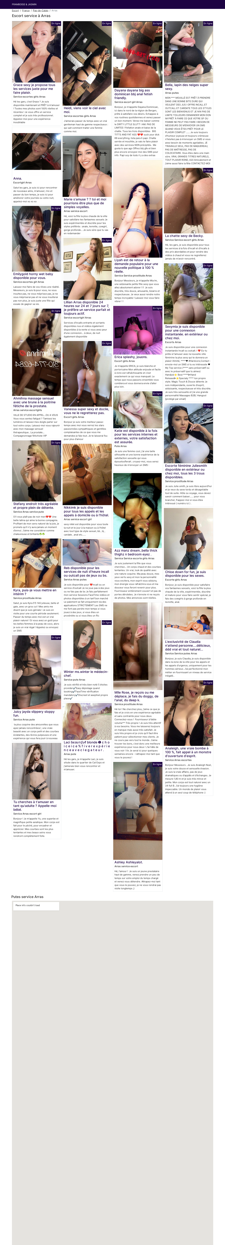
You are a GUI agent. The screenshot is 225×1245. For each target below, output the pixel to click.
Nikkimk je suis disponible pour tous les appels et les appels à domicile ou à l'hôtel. (86, 511)
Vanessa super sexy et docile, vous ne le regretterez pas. (86, 411)
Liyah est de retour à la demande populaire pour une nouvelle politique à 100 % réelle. (136, 265)
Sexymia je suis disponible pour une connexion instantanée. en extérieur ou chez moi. (186, 332)
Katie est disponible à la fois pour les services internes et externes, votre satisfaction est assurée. (136, 436)
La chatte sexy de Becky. (184, 236)
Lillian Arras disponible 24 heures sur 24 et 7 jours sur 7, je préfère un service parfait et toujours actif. (87, 308)
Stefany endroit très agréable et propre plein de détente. (35, 506)
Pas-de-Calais (40, 10)
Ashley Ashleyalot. (128, 862)
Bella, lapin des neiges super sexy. (186, 87)
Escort (15, 10)
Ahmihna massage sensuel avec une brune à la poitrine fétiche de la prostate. (34, 402)
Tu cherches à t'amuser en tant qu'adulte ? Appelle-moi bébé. (34, 805)
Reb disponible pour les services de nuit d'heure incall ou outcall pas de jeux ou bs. (86, 571)
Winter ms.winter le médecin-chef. (86, 673)
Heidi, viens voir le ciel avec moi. (85, 110)
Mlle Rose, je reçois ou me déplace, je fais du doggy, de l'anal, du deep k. (136, 696)
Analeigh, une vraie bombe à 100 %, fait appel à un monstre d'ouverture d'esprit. (188, 752)
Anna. (17, 178)
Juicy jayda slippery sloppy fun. (34, 713)
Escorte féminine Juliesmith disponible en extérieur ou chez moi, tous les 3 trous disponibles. (186, 471)
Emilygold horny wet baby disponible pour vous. (33, 276)
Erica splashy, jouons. (131, 357)
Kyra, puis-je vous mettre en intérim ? (34, 592)
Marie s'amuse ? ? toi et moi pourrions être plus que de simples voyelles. (85, 203)
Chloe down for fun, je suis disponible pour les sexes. (185, 574)
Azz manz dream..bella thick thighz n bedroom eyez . (135, 552)
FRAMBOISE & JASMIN (24, 4)
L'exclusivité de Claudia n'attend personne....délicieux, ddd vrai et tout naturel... (188, 645)
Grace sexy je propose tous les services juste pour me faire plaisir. (34, 88)
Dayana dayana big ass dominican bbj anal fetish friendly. (133, 94)
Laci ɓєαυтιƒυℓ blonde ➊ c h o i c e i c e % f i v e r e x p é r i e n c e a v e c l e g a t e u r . (87, 746)
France (26, 10)
